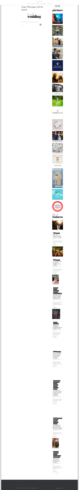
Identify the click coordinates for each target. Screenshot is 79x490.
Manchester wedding (56, 290)
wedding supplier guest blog (57, 455)
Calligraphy (55, 351)
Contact (48, 3)
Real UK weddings (56, 419)
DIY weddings (55, 289)
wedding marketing (56, 323)
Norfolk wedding (60, 418)
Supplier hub (37, 3)
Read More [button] (55, 307)
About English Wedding (43, 3)
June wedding (55, 383)
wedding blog (57, 233)
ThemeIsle (62, 488)
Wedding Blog (29, 3)
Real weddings (55, 293)
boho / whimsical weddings (57, 380)
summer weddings (56, 387)
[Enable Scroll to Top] (77, 488)
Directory (33, 3)
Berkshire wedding (56, 451)
